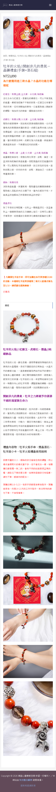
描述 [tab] (7, 305)
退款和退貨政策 (28, 785)
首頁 (5, 55)
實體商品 (12, 55)
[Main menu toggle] (50, 5)
